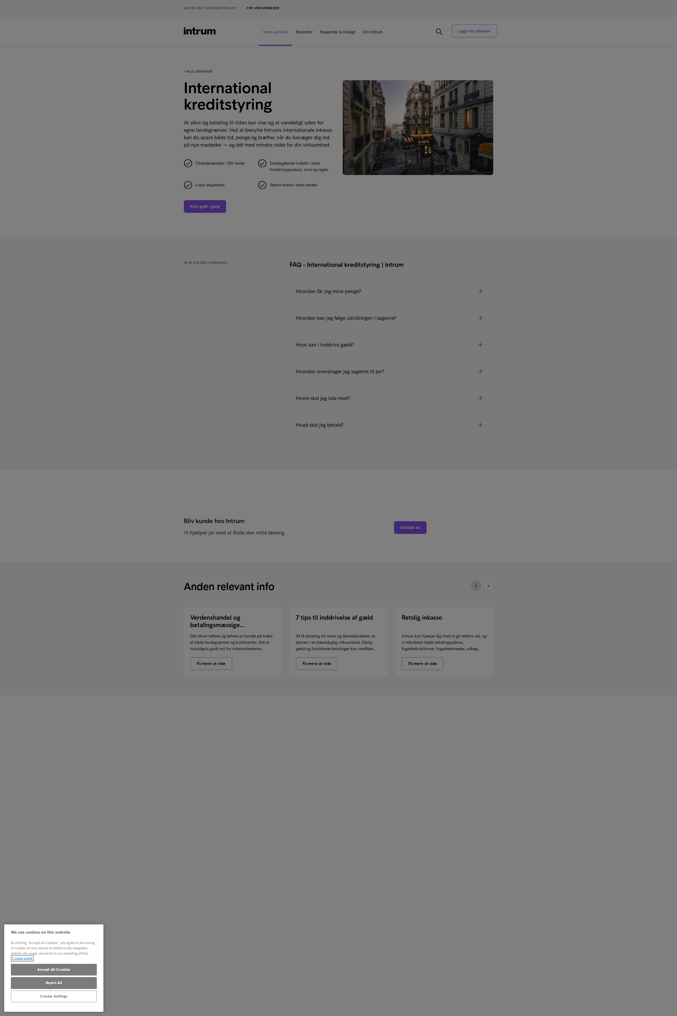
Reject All (54, 983)
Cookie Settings (53, 996)
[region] (53, 968)
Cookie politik (22, 958)
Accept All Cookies (53, 970)
